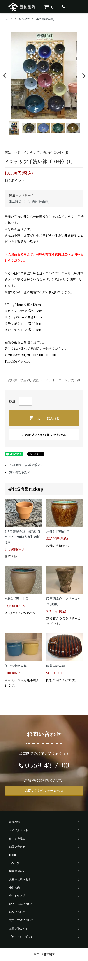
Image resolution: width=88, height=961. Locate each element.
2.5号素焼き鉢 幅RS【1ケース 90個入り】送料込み (22, 537)
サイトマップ (17, 895)
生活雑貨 (24, 19)
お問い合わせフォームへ (42, 790)
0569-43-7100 (47, 765)
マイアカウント (18, 830)
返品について (17, 912)
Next (83, 76)
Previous (5, 76)
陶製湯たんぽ (55, 665)
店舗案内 (14, 887)
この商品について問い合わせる (44, 434)
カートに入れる (48, 418)
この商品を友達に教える (26, 465)
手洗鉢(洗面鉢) (45, 19)
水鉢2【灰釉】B (57, 531)
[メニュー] (81, 6)
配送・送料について (21, 904)
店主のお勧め (17, 871)
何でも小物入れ (16, 665)
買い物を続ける (20, 472)
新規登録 (14, 822)
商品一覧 (14, 863)
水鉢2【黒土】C (16, 598)
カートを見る (17, 838)
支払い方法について (21, 920)
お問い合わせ (17, 846)
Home (13, 854)
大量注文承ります (20, 879)
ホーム (9, 19)
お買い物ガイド (18, 928)
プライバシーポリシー (22, 936)
